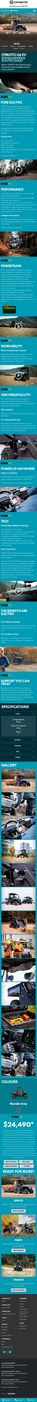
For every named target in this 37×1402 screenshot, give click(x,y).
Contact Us (22, 1301)
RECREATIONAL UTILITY (8, 1314)
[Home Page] (18, 2)
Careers (22, 1306)
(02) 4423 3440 (10, 1367)
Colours (16, 48)
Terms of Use (23, 1328)
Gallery (30, 46)
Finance (4, 1332)
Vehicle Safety (23, 1319)
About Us (22, 1304)
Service (4, 1341)
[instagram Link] (9, 1352)
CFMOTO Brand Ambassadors (24, 1313)
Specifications (22, 46)
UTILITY (4, 1301)
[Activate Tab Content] (18, 1110)
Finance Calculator (6, 1335)
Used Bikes (4, 1329)
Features (12, 46)
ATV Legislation (23, 1309)
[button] (18, 780)
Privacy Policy (23, 1326)
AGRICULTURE (6, 1307)
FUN (3, 1320)
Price (22, 48)
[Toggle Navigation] (34, 10)
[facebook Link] (4, 1352)
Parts (3, 1344)
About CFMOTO (24, 1316)
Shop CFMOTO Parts (7, 1347)
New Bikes (4, 1327)
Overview (4, 46)
